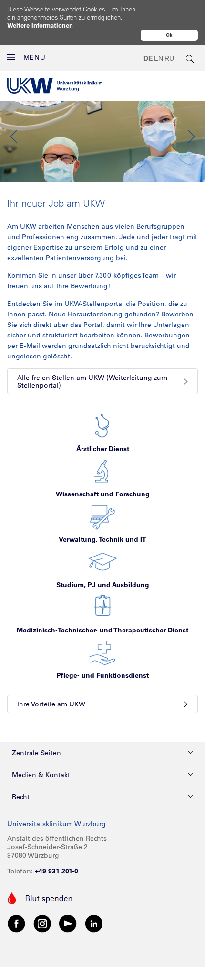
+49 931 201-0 (56, 871)
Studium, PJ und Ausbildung (102, 584)
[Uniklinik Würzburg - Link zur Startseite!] (54, 86)
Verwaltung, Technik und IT (102, 539)
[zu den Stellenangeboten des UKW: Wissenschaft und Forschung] (102, 470)
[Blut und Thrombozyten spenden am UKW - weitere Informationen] (40, 897)
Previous (14, 136)
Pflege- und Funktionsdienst (103, 675)
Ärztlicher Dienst (102, 448)
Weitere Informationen (40, 25)
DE (148, 58)
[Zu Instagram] (42, 923)
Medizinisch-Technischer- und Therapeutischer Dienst (102, 630)
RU (169, 58)
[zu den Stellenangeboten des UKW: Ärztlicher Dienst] (102, 425)
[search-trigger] (190, 58)
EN (158, 58)
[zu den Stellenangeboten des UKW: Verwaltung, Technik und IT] (102, 516)
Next (190, 136)
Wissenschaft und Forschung (103, 494)
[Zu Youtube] (68, 923)
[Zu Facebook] (16, 923)
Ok (169, 35)
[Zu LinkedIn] (93, 923)
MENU (34, 57)
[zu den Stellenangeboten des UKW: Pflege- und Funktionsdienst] (102, 652)
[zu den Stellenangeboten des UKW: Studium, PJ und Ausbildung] (103, 561)
